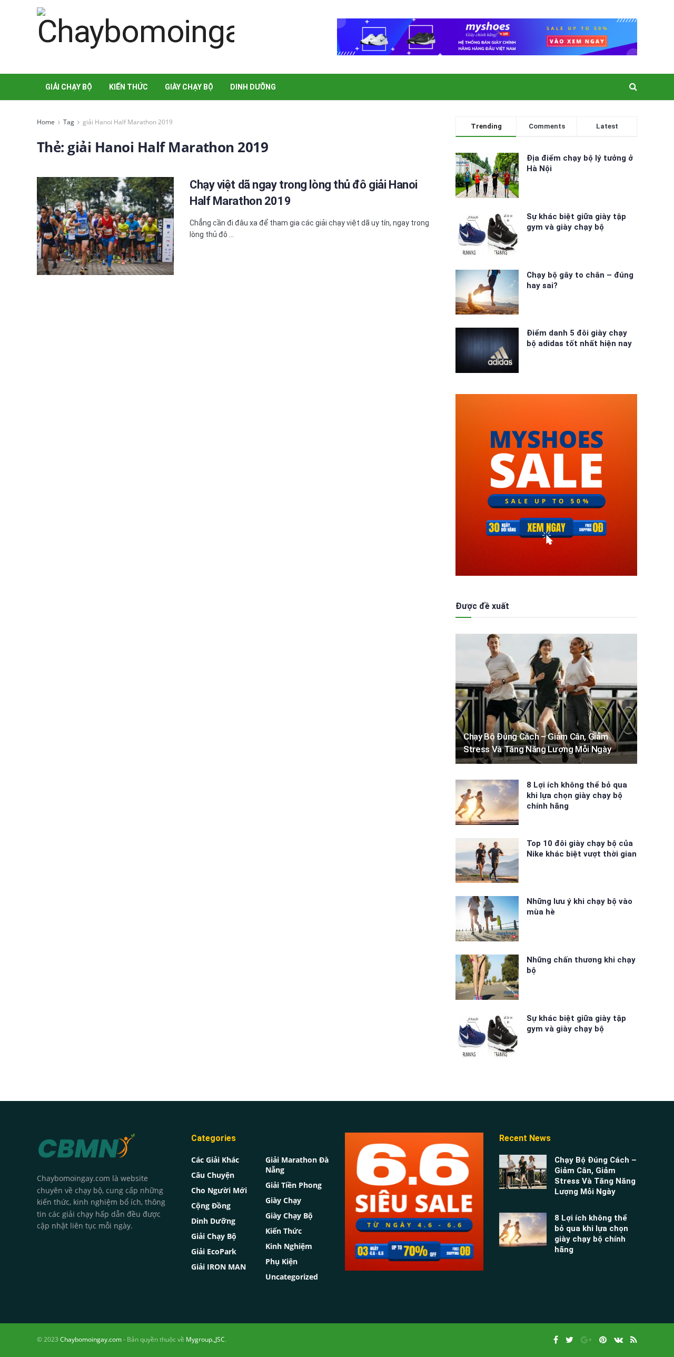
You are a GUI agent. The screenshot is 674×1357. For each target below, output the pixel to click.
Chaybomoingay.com (91, 1339)
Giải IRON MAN (218, 1267)
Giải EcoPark (213, 1251)
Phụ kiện (281, 1261)
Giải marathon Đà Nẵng (297, 1165)
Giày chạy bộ (189, 87)
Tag (68, 121)
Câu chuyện (212, 1175)
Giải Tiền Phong (293, 1185)
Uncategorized (291, 1277)
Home (46, 121)
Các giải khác (215, 1160)
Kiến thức (128, 87)
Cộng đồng (211, 1206)
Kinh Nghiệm (288, 1246)
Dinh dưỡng (253, 87)
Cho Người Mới (219, 1190)
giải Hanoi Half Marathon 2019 (128, 121)
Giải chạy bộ (68, 87)
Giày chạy (283, 1200)
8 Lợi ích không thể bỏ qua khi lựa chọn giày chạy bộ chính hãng (577, 795)
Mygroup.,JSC (205, 1339)
